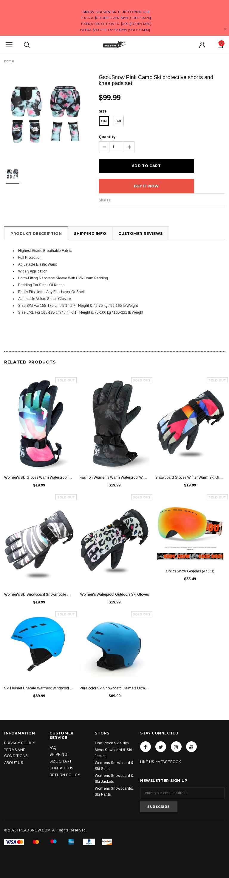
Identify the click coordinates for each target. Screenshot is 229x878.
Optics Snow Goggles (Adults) (190, 571)
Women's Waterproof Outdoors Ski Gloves (114, 594)
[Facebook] (145, 746)
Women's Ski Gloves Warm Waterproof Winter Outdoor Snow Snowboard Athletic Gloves (39, 477)
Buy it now (146, 186)
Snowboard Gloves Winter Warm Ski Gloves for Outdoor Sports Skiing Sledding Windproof (190, 477)
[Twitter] (160, 746)
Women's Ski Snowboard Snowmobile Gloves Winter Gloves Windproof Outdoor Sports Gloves (39, 594)
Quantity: (108, 137)
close (225, 29)
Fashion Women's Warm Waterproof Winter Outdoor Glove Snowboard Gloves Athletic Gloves (114, 477)
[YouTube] (191, 746)
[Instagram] (176, 746)
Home (9, 61)
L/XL (118, 121)
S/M (104, 121)
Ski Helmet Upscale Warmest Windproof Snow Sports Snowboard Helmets (39, 688)
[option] (45, 115)
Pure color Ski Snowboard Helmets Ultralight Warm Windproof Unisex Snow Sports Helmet (114, 688)
